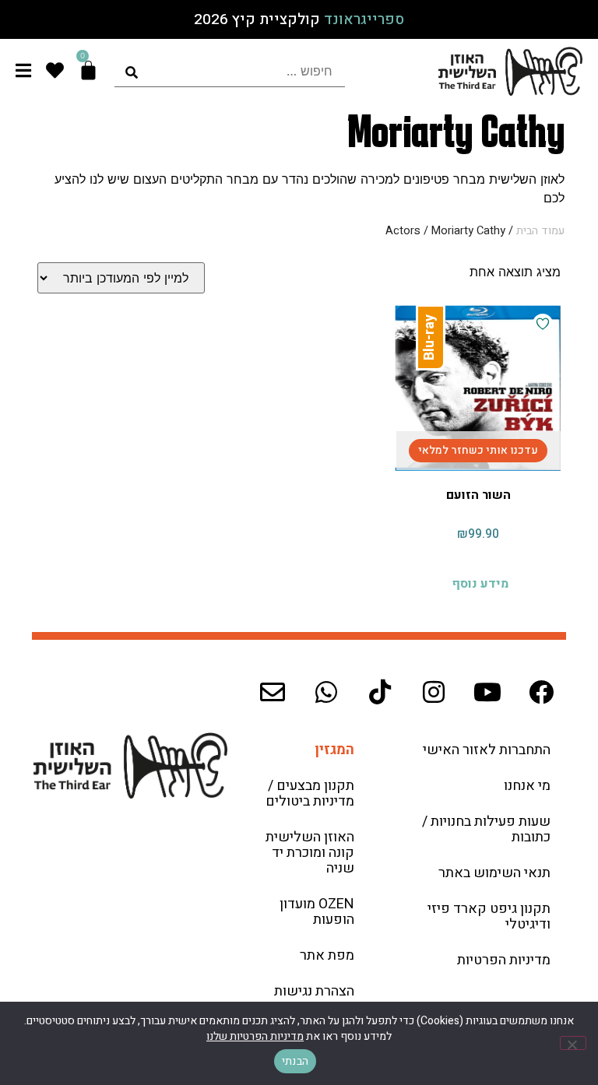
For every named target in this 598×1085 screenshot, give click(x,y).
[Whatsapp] (326, 692)
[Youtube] (487, 692)
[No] (573, 1043)
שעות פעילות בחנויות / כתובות (486, 829)
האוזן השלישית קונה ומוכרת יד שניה (310, 853)
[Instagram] (434, 692)
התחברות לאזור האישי (487, 749)
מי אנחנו (527, 785)
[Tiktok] (380, 692)
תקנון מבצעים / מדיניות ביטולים (310, 793)
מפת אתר (327, 955)
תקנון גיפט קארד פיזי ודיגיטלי (489, 916)
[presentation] (229, 71)
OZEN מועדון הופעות (317, 912)
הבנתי (295, 1061)
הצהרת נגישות (314, 991)
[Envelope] (272, 692)
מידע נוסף (480, 583)
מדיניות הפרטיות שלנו (255, 1036)
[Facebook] (541, 692)
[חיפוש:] (229, 71)
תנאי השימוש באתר (494, 872)
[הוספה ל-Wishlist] (543, 324)
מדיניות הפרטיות (504, 960)
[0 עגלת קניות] (88, 70)
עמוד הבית (540, 231)
